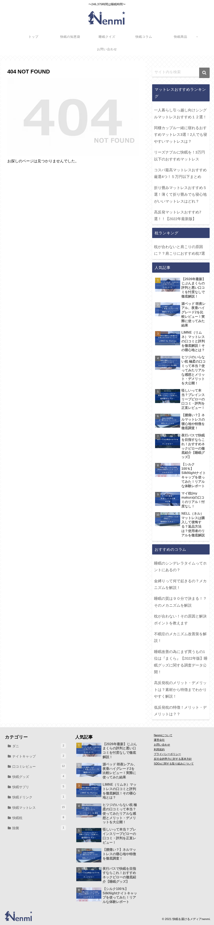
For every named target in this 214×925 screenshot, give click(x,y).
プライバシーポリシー (167, 754)
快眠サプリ (38, 787)
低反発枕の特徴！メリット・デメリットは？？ (180, 710)
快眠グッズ (38, 777)
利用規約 (159, 749)
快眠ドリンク (38, 797)
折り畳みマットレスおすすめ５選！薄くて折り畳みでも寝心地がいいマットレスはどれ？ (180, 194)
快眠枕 (38, 818)
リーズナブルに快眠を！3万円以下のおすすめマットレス (179, 155)
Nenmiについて (163, 735)
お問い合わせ (162, 744)
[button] (204, 73)
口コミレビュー (38, 766)
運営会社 (159, 739)
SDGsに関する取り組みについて (174, 763)
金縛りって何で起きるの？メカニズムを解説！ (180, 584)
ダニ (38, 746)
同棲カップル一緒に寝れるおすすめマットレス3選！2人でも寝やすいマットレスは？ (180, 135)
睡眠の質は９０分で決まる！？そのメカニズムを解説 (180, 601)
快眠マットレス (38, 807)
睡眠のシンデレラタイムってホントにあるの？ (180, 566)
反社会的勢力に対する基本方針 (173, 758)
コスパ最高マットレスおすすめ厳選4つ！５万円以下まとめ (180, 173)
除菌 (38, 828)
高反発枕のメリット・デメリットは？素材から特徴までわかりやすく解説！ (180, 689)
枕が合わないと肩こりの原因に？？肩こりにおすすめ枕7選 (179, 250)
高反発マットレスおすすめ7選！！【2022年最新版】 (177, 215)
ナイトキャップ (38, 756)
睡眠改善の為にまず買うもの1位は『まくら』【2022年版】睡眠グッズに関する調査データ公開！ (181, 662)
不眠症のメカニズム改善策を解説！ (180, 637)
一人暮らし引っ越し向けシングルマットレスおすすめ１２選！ (180, 113)
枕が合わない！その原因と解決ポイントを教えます (180, 619)
